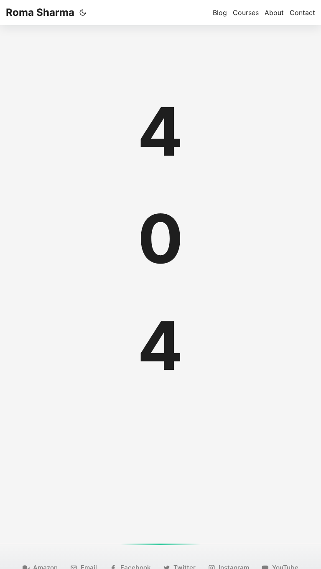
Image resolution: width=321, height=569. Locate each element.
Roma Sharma (40, 12)
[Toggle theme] (83, 12)
